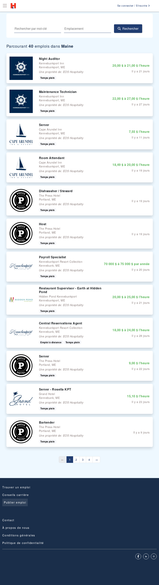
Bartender (47, 422)
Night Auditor (49, 58)
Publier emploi (15, 502)
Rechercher (130, 28)
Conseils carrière (15, 495)
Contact (8, 520)
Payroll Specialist (52, 257)
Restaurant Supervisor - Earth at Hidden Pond (70, 290)
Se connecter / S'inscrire (132, 5)
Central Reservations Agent (60, 323)
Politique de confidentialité (23, 543)
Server (44, 125)
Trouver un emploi (16, 487)
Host (42, 224)
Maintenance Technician (58, 91)
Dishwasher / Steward (56, 191)
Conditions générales (18, 535)
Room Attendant (52, 158)
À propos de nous (15, 528)
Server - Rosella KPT (55, 389)
